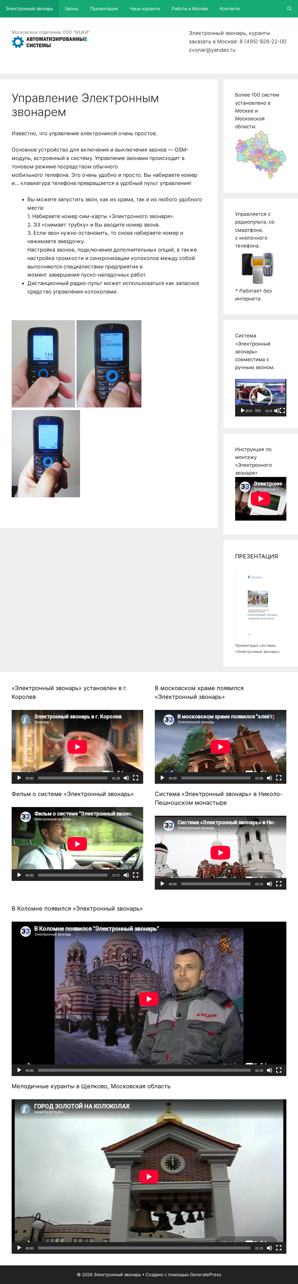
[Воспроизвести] (243, 411)
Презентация (104, 8)
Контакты (230, 8)
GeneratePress (205, 1274)
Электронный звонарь (29, 8)
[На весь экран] (282, 411)
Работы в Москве (190, 8)
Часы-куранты (145, 8)
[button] (260, 397)
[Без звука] (277, 411)
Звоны (71, 8)
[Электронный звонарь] (49, 41)
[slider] (258, 410)
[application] (260, 397)
